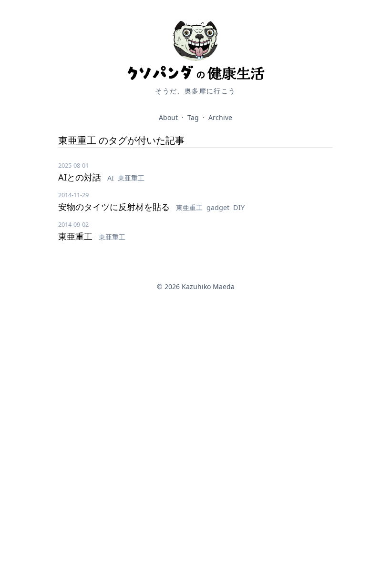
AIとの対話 (80, 177)
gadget (218, 207)
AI (111, 177)
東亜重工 (131, 177)
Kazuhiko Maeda (208, 286)
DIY (239, 207)
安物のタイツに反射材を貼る (115, 206)
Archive (220, 117)
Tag (193, 117)
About (168, 117)
